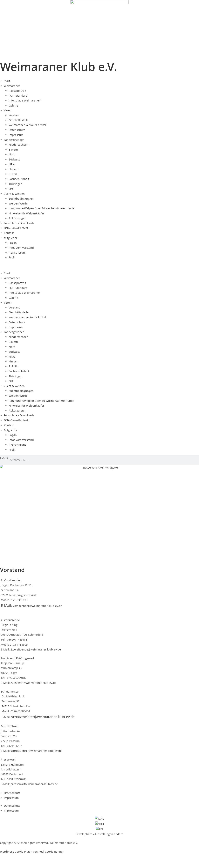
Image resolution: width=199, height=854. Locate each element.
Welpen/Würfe (18, 203)
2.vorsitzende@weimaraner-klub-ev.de (35, 649)
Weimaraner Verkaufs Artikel (27, 125)
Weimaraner (12, 86)
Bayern (13, 149)
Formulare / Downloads (19, 223)
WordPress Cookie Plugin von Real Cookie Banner (32, 851)
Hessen (13, 169)
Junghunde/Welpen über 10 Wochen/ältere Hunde (41, 208)
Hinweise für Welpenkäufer (26, 213)
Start (7, 81)
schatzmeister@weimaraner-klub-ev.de (43, 716)
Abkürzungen (17, 218)
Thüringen (15, 184)
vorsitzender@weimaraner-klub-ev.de (37, 606)
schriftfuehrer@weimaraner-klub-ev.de (36, 751)
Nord (12, 154)
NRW (12, 164)
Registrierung (17, 252)
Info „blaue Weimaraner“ (25, 100)
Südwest (14, 159)
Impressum (16, 135)
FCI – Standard (18, 95)
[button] (99, 265)
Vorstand (14, 115)
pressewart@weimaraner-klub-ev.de (34, 784)
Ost (11, 189)
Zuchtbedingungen (21, 198)
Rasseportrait (17, 91)
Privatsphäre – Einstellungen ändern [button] (99, 834)
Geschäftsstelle (19, 120)
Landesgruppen (14, 140)
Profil (12, 257)
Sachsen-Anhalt (19, 179)
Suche (4, 457)
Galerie (13, 105)
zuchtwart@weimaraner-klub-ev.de (33, 683)
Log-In (13, 243)
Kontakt (9, 233)
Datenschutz (17, 130)
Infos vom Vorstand (21, 247)
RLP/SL (13, 174)
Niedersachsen (18, 144)
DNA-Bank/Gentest (16, 228)
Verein (8, 110)
